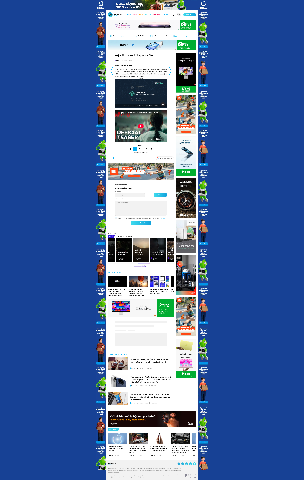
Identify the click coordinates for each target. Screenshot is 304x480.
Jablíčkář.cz (121, 475)
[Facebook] (178, 463)
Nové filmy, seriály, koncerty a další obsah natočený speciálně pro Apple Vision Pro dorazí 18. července (137, 292)
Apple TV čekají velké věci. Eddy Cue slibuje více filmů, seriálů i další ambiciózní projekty (117, 292)
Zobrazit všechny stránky (141, 153)
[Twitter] (182, 463)
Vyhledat (188, 15)
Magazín (128, 14)
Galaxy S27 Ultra (145, 477)
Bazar (141, 14)
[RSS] (194, 463)
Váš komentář (119, 199)
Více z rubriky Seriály (140, 266)
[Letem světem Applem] (115, 14)
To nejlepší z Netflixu (124, 236)
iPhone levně (116, 477)
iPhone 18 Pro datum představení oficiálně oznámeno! (115, 448)
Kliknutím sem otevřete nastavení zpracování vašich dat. (133, 472)
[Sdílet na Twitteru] (113, 158)
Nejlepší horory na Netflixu (124, 253)
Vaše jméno (118, 191)
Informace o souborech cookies (156, 470)
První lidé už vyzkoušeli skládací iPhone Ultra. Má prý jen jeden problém (159, 448)
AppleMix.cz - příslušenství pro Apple (159, 475)
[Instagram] (186, 463)
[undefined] (151, 149)
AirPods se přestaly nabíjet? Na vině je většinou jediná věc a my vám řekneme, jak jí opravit (150, 361)
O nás (117, 472)
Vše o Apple (134, 368)
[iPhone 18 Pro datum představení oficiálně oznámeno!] (117, 438)
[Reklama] (101, 5)
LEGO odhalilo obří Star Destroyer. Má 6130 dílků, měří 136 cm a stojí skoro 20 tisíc (137, 449)
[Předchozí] (130, 149)
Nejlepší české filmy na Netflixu (157, 253)
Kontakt (167, 14)
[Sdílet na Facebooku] (109, 158)
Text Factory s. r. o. (126, 468)
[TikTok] (190, 463)
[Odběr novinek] (173, 15)
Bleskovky (156, 14)
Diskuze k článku (121, 185)
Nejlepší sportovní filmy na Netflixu (134, 55)
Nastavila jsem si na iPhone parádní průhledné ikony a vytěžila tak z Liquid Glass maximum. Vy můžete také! (150, 397)
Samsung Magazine (112, 475)
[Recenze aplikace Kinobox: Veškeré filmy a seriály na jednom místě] (159, 281)
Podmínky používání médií (122, 470)
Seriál (118, 60)
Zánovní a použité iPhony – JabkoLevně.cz (130, 477)
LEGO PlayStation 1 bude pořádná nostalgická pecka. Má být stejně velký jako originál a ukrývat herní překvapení (180, 449)
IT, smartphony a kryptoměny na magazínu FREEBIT (137, 475)
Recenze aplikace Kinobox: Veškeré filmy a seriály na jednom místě (159, 291)
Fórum (135, 14)
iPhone (111, 455)
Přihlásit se (160, 195)
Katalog (148, 14)
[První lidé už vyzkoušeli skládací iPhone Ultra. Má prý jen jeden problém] (159, 438)
